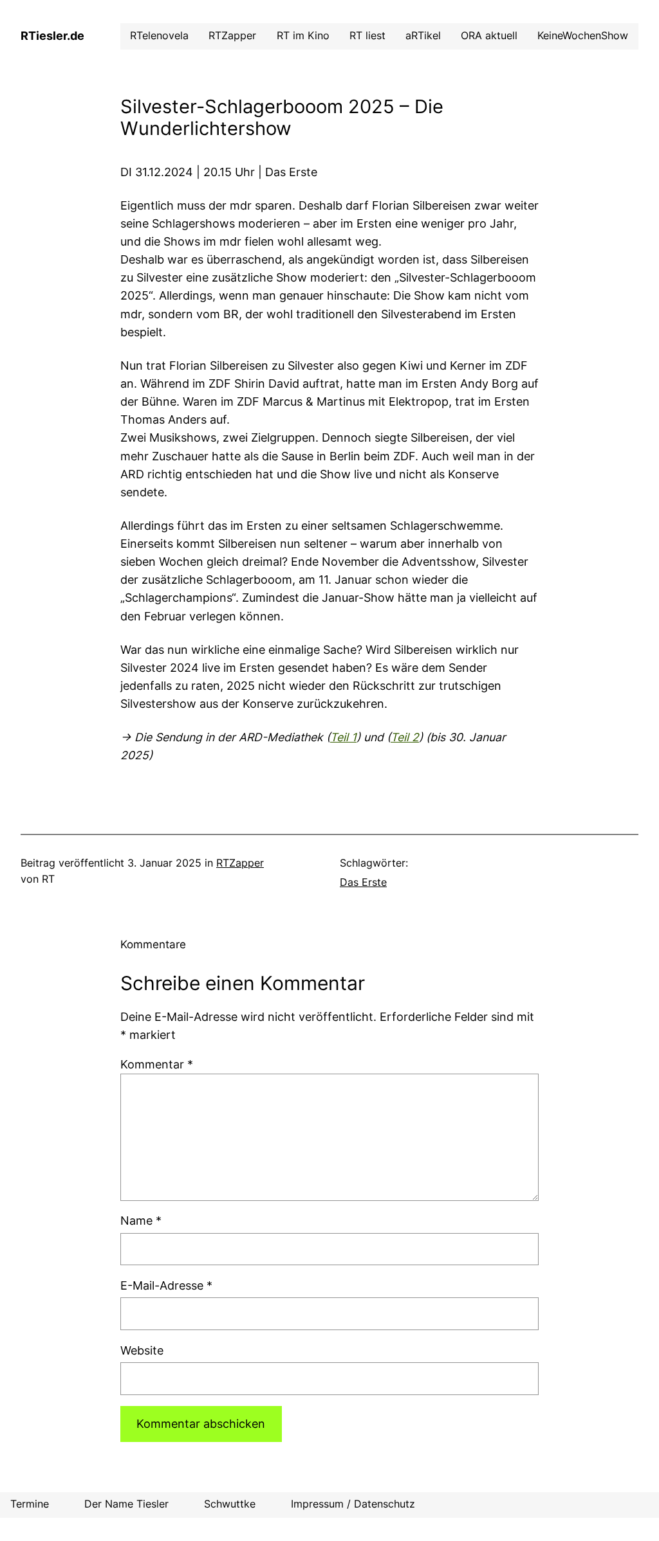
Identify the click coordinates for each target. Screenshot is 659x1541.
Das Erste (363, 882)
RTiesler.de (52, 35)
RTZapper (240, 863)
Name (141, 1220)
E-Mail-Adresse (166, 1285)
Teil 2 (405, 737)
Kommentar (156, 1064)
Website (141, 1350)
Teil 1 (343, 737)
